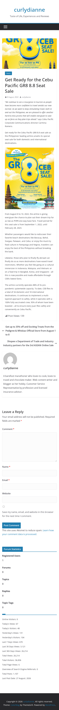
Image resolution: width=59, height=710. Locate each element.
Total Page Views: (10, 664)
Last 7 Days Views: (10, 642)
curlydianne (29, 9)
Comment (8, 429)
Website (6, 493)
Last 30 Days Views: (11, 646)
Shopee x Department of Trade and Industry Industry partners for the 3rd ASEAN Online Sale (28, 343)
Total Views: (8, 655)
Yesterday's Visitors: (11, 637)
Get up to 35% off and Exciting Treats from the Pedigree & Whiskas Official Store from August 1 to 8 (30, 330)
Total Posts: (7, 673)
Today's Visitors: (9, 628)
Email (6, 480)
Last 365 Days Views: (12, 651)
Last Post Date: (9, 678)
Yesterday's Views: (10, 633)
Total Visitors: (8, 660)
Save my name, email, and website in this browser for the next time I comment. (28, 514)
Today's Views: (9, 624)
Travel (8, 73)
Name (6, 466)
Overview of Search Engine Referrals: (19, 669)
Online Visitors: (9, 619)
